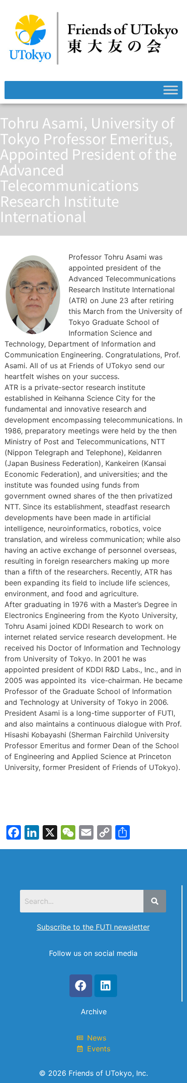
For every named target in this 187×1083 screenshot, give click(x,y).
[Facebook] (80, 985)
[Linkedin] (105, 985)
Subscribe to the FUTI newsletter (93, 926)
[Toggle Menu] (170, 90)
